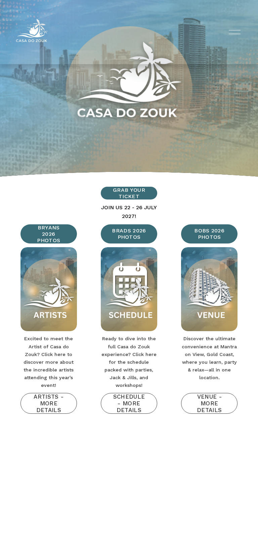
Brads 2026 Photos (129, 233)
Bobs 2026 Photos (209, 233)
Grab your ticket (129, 193)
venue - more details (209, 403)
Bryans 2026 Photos (48, 233)
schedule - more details (129, 403)
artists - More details (48, 403)
